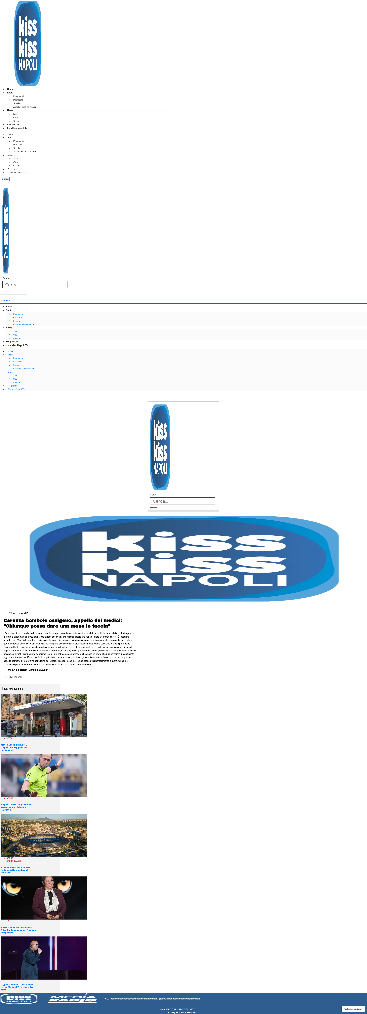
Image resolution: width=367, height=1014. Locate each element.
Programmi (18, 96)
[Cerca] (153, 507)
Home (10, 89)
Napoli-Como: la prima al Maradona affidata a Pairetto (16, 807)
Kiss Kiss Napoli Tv (17, 128)
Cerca (5, 278)
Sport (15, 114)
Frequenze (13, 124)
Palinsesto (18, 100)
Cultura (16, 121)
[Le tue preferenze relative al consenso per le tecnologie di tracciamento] (353, 1009)
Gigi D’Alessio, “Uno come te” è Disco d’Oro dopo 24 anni (17, 987)
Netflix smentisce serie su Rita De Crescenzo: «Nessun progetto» (18, 930)
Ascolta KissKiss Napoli (24, 107)
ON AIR (5, 300)
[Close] (13, 294)
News (10, 110)
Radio (10, 92)
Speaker (17, 103)
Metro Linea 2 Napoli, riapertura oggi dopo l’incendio (14, 747)
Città (15, 117)
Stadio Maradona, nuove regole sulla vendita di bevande (16, 870)
